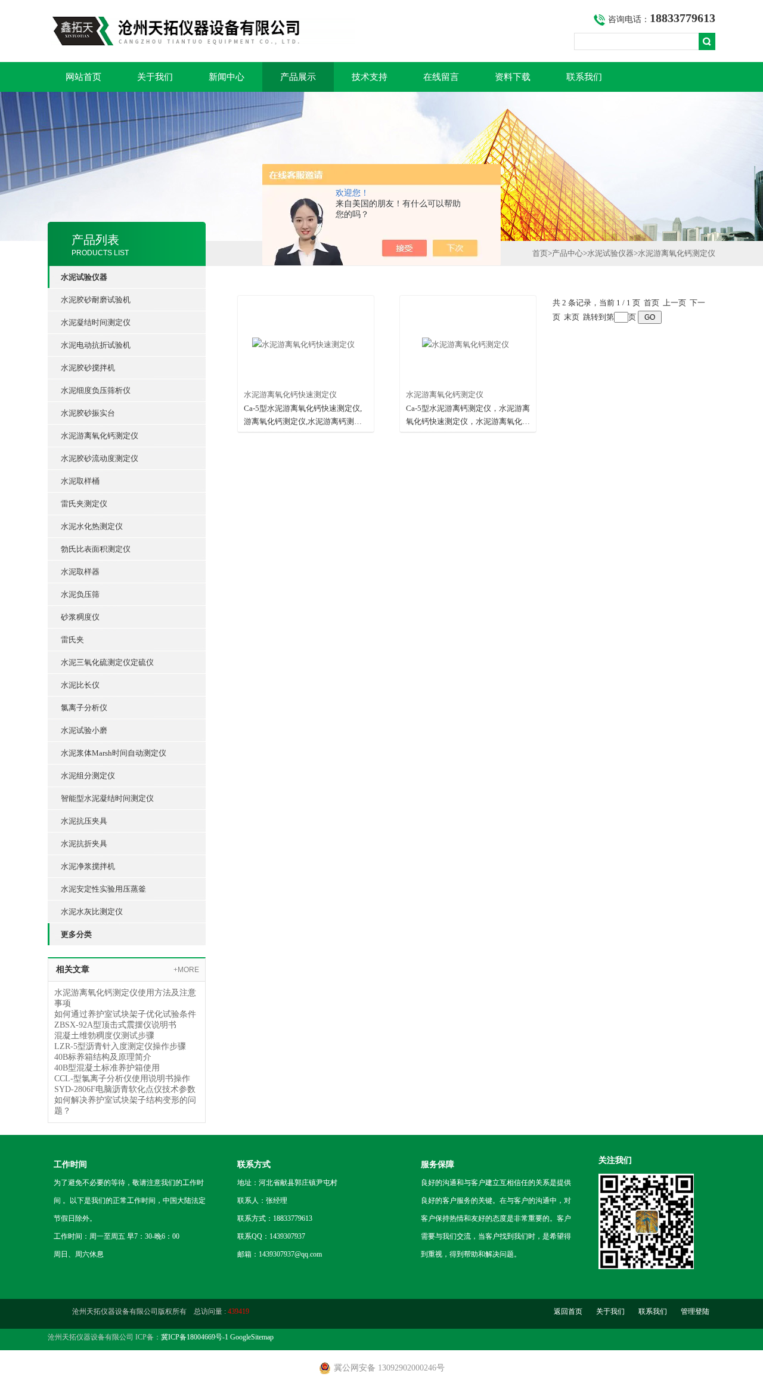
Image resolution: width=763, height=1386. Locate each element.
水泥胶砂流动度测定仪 (99, 458)
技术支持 (369, 77)
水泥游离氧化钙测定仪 (99, 435)
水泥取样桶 (80, 481)
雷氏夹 (72, 639)
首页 (540, 253)
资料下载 (513, 77)
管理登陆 (695, 1311)
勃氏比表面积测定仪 (96, 548)
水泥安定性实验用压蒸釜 (103, 888)
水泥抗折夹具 (84, 843)
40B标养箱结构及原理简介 (102, 1057)
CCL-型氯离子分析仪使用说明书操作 (122, 1078)
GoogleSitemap (252, 1337)
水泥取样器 (80, 571)
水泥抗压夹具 (84, 820)
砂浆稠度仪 (80, 616)
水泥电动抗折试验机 (96, 345)
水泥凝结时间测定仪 (96, 322)
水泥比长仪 (80, 684)
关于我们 (155, 77)
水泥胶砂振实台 (88, 413)
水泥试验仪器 (610, 253)
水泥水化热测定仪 (92, 526)
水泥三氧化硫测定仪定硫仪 (107, 662)
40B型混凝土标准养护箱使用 (107, 1067)
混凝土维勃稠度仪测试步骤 (104, 1035)
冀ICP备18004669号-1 (194, 1337)
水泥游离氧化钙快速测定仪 (290, 394)
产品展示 (298, 77)
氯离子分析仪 (84, 707)
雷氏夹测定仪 (84, 503)
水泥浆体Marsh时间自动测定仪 (113, 752)
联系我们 (584, 77)
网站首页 (83, 77)
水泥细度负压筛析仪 (96, 390)
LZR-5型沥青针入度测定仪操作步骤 (120, 1046)
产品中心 (567, 253)
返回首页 (568, 1311)
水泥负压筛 (80, 594)
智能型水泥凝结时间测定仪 (107, 798)
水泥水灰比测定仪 (92, 911)
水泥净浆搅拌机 (88, 866)
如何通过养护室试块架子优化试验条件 (125, 1014)
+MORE (186, 970)
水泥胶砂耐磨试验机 (96, 299)
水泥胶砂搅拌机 (88, 367)
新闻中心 (226, 77)
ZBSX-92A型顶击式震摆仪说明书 (115, 1024)
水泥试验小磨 (84, 730)
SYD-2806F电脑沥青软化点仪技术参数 (125, 1089)
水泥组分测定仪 (88, 775)
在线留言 (441, 77)
